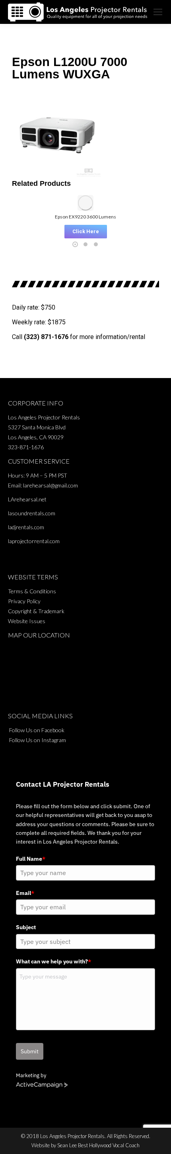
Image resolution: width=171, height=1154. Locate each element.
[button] (20, 216)
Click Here (85, 231)
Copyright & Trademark (36, 611)
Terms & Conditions (32, 591)
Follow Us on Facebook (36, 730)
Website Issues (26, 621)
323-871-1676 (26, 447)
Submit (30, 1051)
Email (25, 893)
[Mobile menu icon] (158, 12)
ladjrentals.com (26, 527)
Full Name (30, 858)
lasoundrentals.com (31, 513)
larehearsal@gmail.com (50, 485)
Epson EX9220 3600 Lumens (85, 217)
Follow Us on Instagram (37, 740)
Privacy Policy (24, 601)
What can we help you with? (53, 961)
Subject (26, 927)
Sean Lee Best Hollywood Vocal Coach (98, 1145)
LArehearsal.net (27, 499)
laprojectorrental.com (34, 541)
